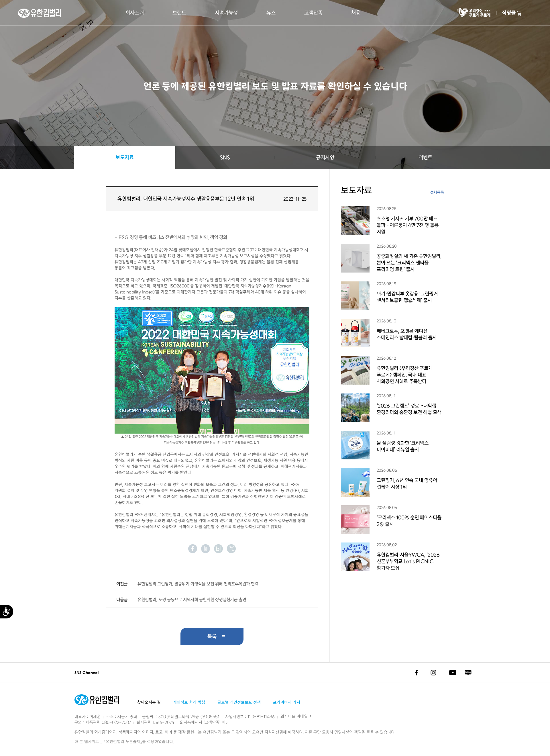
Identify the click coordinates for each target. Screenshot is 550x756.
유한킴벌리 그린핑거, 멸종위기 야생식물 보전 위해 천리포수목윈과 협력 (198, 584)
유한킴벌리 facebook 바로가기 (416, 673)
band (205, 548)
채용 (355, 13)
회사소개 (134, 13)
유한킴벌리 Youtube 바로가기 (452, 673)
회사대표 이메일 (294, 716)
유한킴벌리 (39, 13)
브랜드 (179, 13)
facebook (192, 548)
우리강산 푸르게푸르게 (473, 13)
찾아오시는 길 (149, 702)
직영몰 (509, 13)
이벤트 (425, 157)
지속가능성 (226, 13)
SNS (225, 157)
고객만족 (313, 13)
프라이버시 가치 (286, 702)
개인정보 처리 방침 (189, 702)
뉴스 (271, 13)
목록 (212, 636)
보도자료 (124, 157)
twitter (231, 548)
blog (218, 548)
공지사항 (325, 157)
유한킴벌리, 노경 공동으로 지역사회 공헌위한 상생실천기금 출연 (192, 599)
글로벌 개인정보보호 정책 (239, 702)
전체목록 (437, 192)
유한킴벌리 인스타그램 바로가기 (433, 673)
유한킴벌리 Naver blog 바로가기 (468, 673)
